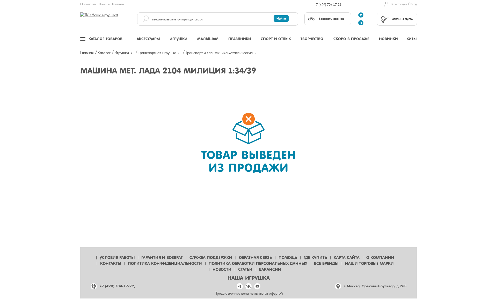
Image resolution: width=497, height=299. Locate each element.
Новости (222, 269)
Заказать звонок (331, 19)
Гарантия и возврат (162, 257)
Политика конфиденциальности (165, 263)
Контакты (118, 4)
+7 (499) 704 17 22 (327, 5)
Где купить (315, 257)
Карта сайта (347, 257)
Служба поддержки (210, 257)
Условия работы (117, 257)
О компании (88, 4)
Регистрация (399, 4)
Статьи (245, 269)
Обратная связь (255, 257)
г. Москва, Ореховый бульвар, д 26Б (375, 286)
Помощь (104, 4)
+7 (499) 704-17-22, (117, 286)
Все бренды (326, 263)
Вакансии (270, 269)
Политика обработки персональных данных (258, 263)
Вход (414, 4)
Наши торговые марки (369, 263)
